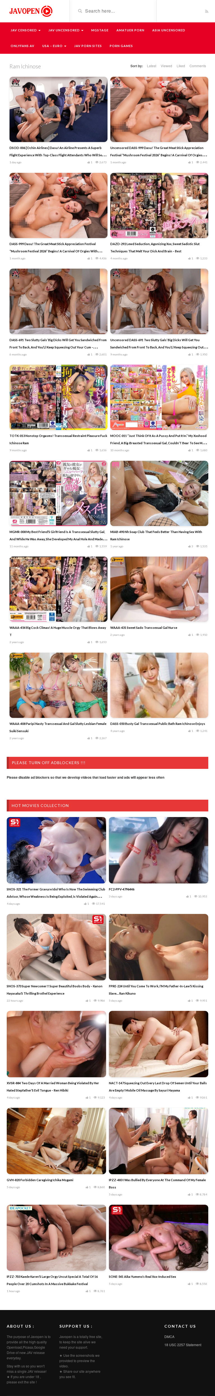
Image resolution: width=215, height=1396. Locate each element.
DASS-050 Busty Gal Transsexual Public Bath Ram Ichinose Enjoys (157, 723)
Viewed (166, 65)
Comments (198, 65)
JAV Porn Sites (88, 46)
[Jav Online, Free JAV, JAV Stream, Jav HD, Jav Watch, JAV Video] (30, 10)
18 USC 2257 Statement (182, 1344)
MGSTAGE (100, 30)
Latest (151, 65)
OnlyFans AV (22, 46)
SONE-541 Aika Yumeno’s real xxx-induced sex (142, 1276)
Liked (181, 65)
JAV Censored (24, 30)
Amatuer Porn (130, 30)
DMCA (169, 1336)
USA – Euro (53, 46)
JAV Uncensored (64, 30)
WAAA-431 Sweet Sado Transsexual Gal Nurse (143, 627)
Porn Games (121, 46)
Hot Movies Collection (40, 805)
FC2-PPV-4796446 (121, 889)
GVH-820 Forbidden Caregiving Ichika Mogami (40, 1180)
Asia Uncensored (168, 30)
